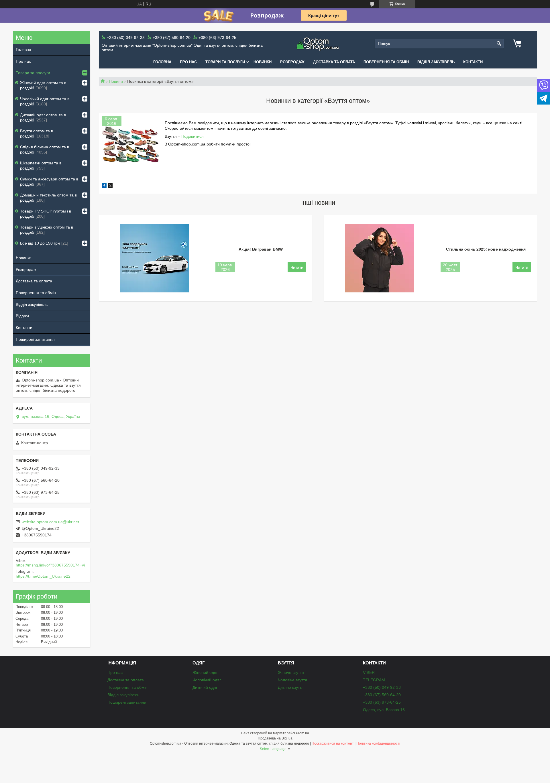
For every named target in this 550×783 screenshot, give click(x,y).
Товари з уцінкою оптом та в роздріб (46, 230)
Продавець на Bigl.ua (275, 738)
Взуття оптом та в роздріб (36, 133)
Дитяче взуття (291, 687)
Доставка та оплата (334, 62)
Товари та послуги (225, 62)
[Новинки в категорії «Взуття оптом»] (130, 144)
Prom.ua (302, 733)
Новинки (263, 62)
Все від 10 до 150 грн (40, 243)
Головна (162, 62)
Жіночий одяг (205, 672)
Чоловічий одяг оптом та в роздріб (44, 101)
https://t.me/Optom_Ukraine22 (43, 576)
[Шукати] (498, 43)
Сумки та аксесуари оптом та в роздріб (49, 181)
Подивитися (192, 136)
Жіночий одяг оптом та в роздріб (43, 85)
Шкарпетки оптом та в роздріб (40, 165)
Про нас (188, 62)
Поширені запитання (35, 339)
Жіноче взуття (291, 672)
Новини (116, 81)
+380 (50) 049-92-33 (382, 687)
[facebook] (104, 186)
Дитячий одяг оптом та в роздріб (43, 117)
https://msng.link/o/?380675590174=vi (50, 565)
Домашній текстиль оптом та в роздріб (48, 197)
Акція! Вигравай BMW (261, 249)
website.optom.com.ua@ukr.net (50, 522)
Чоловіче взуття (292, 680)
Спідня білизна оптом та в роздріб (44, 149)
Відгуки (22, 316)
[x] (110, 186)
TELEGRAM (374, 680)
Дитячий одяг (204, 687)
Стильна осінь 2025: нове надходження (486, 249)
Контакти (473, 62)
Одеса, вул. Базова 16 (384, 709)
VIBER (369, 672)
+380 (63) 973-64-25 (382, 702)
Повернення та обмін (386, 62)
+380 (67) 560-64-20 (382, 694)
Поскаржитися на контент (333, 743)
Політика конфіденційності (378, 743)
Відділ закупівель (436, 62)
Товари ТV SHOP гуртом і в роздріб (45, 214)
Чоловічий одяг (206, 680)
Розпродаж (292, 62)
